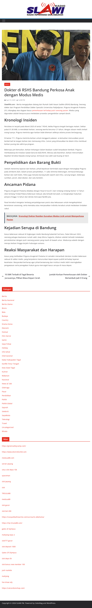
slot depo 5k (7, 558)
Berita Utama (7, 304)
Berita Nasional (8, 300)
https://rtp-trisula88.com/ (12, 523)
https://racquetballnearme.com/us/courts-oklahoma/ (23, 517)
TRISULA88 (6, 493)
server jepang (7, 464)
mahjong (5, 576)
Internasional (7, 356)
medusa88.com (8, 458)
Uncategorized (8, 427)
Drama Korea (7, 324)
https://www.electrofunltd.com (14, 452)
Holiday (5, 348)
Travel (4, 423)
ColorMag (39, 603)
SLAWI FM (21, 100)
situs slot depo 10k (9, 470)
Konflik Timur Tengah (10, 364)
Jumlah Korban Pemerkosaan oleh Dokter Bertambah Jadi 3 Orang (68, 276)
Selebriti (5, 411)
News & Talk (7, 383)
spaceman (6, 475)
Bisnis (4, 308)
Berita (7, 84)
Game (4, 340)
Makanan (5, 376)
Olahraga (5, 387)
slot (3, 487)
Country (5, 320)
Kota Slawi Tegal (8, 368)
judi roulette (7, 570)
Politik (4, 399)
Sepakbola (6, 415)
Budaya (5, 316)
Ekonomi (5, 328)
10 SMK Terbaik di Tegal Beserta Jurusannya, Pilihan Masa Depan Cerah (22, 276)
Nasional (5, 379)
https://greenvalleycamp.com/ (14, 446)
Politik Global (7, 403)
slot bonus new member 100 (13, 564)
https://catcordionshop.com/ (13, 588)
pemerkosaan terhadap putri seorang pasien (50, 110)
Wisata (4, 431)
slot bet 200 (6, 511)
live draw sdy (7, 582)
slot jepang (6, 481)
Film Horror (6, 336)
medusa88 (6, 499)
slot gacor (6, 505)
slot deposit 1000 (9, 546)
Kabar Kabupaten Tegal (11, 360)
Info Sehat (6, 352)
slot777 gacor (7, 541)
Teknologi (6, 419)
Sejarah (5, 407)
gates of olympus (9, 529)
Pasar (4, 391)
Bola (3, 312)
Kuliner (5, 372)
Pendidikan (6, 395)
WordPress (51, 603)
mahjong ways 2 (8, 535)
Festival (5, 332)
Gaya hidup (6, 344)
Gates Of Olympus (9, 552)
